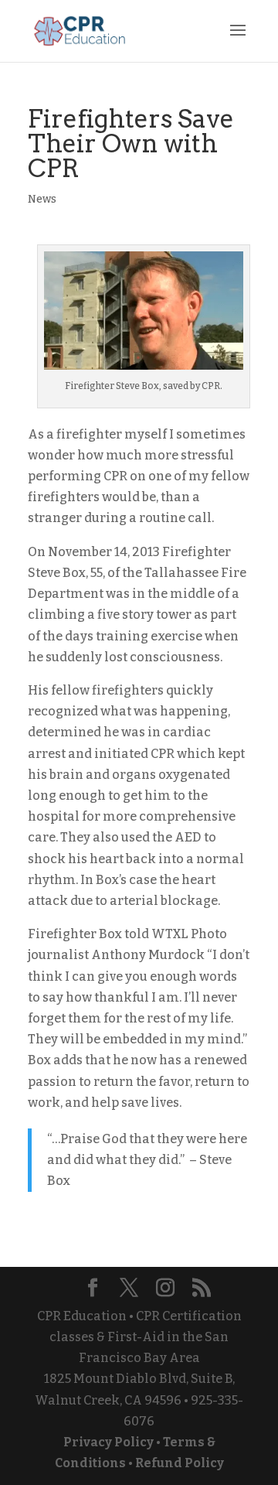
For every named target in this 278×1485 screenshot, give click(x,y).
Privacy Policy (108, 1442)
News (42, 199)
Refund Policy (179, 1463)
